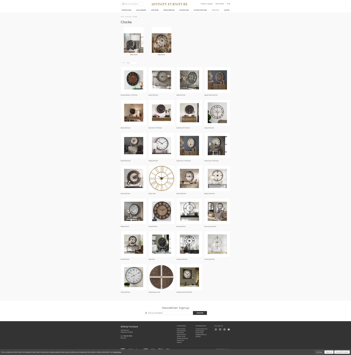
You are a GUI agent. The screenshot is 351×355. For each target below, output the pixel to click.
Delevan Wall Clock (209, 128)
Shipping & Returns (201, 334)
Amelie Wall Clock (181, 95)
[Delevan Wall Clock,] (217, 112)
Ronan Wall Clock (125, 259)
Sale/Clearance (141, 10)
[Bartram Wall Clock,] (133, 112)
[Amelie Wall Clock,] (189, 80)
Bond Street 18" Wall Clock (155, 128)
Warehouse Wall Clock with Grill (184, 292)
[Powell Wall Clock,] (161, 211)
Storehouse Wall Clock (182, 259)
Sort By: (124, 63)
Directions (123, 338)
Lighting (226, 10)
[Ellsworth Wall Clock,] (133, 145)
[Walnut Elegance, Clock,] (161, 277)
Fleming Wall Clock (153, 161)
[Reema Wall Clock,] (189, 211)
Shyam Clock (152, 259)
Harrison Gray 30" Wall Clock (211, 161)
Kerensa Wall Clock (125, 193)
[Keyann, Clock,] (161, 178)
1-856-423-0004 (127, 336)
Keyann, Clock (152, 193)
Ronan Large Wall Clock (210, 226)
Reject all (329, 352)
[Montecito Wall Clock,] (217, 178)
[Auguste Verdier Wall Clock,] (217, 80)
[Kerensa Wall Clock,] (133, 178)
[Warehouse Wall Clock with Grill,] (189, 277)
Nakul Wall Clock (125, 226)
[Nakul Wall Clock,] (133, 211)
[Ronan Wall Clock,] (133, 244)
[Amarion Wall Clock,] (161, 80)
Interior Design (126, 10)
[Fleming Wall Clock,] (161, 145)
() (229, 4)
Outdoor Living (184, 10)
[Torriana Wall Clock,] (133, 277)
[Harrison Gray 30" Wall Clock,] (217, 145)
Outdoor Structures (200, 10)
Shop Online (155, 10)
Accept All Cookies (342, 352)
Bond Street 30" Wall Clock (183, 128)
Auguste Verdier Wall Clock (211, 95)
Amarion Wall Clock (153, 95)
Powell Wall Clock (153, 226)
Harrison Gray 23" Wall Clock (184, 161)
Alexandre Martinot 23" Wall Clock (129, 95)
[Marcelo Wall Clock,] (189, 178)
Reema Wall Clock (181, 226)
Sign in (204, 4)
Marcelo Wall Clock (181, 193)
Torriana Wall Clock (125, 292)
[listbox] (133, 62)
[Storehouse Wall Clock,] (189, 244)
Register (210, 4)
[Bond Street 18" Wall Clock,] (161, 112)
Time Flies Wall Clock (209, 259)
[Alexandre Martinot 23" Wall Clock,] (133, 80)
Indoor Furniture (169, 10)
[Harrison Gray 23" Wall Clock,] (189, 145)
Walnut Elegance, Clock (154, 292)
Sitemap (198, 336)
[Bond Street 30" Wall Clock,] (189, 112)
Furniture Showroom (201, 329)
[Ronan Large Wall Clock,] (217, 211)
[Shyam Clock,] (161, 244)
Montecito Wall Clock (209, 193)
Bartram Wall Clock (125, 128)
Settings (319, 352)
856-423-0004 (220, 4)
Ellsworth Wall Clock (125, 161)
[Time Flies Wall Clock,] (217, 244)
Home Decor (215, 10)
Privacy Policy (199, 332)
